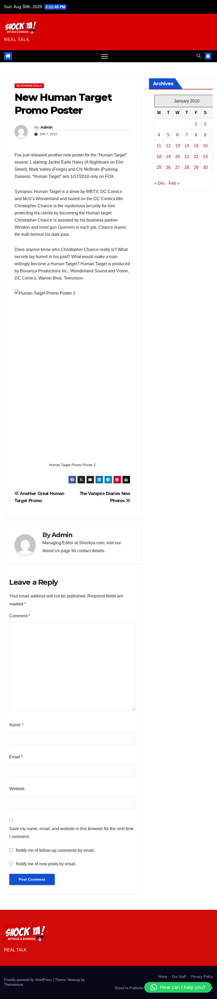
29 (196, 167)
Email (16, 757)
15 (196, 145)
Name (16, 725)
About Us (51, 550)
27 (177, 167)
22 (196, 156)
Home (162, 977)
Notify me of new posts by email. (46, 864)
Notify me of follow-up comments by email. (55, 850)
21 (186, 156)
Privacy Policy (202, 977)
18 (159, 156)
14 (186, 145)
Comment (19, 616)
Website (17, 788)
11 (159, 145)
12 (168, 145)
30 (205, 167)
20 (177, 156)
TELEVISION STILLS (29, 85)
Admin (46, 127)
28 (186, 167)
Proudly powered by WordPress (28, 980)
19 (168, 156)
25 (159, 167)
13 (177, 145)
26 (168, 167)
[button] (199, 56)
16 (205, 145)
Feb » (174, 183)
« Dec (159, 183)
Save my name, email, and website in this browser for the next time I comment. (71, 832)
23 (205, 156)
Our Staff (179, 977)
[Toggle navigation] (104, 56)
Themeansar (13, 985)
